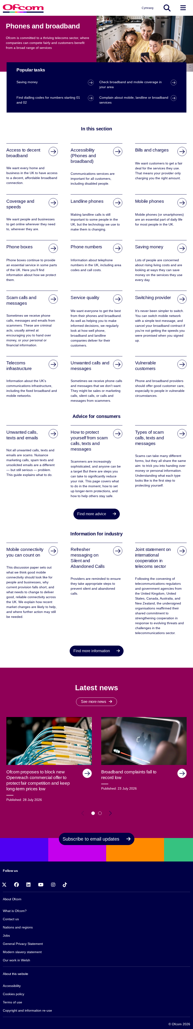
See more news (94, 702)
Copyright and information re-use (27, 1010)
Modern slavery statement (22, 952)
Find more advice (92, 514)
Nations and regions (18, 927)
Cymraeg (147, 8)
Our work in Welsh (16, 960)
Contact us (11, 919)
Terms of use (12, 1002)
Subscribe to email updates (92, 839)
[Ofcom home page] (23, 8)
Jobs (6, 935)
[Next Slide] (110, 813)
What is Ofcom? (15, 911)
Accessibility (12, 986)
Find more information (92, 651)
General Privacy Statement (23, 944)
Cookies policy (13, 994)
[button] (93, 813)
